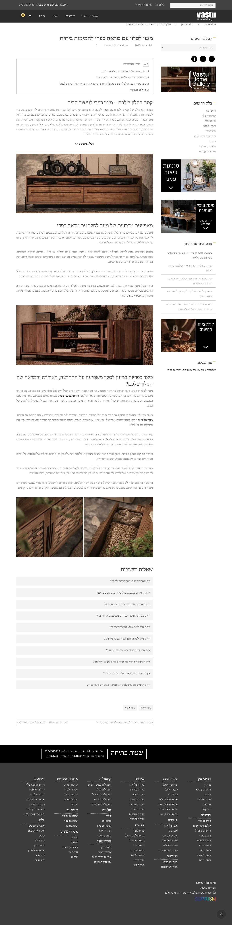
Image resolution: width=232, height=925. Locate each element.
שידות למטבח (137, 799)
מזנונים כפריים (170, 835)
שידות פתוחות (136, 804)
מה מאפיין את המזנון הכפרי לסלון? (130, 581)
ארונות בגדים (71, 794)
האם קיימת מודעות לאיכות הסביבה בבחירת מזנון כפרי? (118, 684)
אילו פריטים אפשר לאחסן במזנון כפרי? (127, 650)
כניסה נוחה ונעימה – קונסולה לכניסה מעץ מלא (43, 722)
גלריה (208, 794)
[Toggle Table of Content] (145, 64)
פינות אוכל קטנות (168, 814)
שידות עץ (40, 860)
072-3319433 (26, 4)
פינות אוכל (210, 120)
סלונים (106, 439)
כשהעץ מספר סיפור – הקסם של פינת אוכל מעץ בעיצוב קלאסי (189, 255)
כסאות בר (172, 794)
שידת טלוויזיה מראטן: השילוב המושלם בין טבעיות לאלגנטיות (190, 281)
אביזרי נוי (73, 852)
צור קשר (206, 809)
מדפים (74, 857)
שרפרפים (139, 860)
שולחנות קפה (71, 820)
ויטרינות (172, 856)
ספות (108, 815)
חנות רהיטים (204, 799)
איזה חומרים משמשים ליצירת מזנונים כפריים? (123, 592)
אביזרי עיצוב (134, 295)
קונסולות (105, 779)
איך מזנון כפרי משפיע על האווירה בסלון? (126, 673)
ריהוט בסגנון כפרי (69, 395)
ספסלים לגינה (37, 794)
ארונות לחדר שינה (101, 857)
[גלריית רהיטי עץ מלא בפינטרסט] (211, 58)
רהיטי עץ (211, 110)
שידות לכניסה (137, 819)
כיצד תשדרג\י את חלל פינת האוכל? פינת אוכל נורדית (123, 722)
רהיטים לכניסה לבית (205, 136)
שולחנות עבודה (70, 815)
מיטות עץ (106, 847)
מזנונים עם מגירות (168, 850)
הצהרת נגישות (208, 887)
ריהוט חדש (205, 860)
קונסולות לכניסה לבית (99, 784)
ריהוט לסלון (209, 126)
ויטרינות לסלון (174, 370)
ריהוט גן (39, 779)
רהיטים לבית (204, 820)
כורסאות (106, 820)
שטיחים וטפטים (102, 861)
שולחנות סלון (209, 115)
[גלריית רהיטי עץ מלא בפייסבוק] (193, 58)
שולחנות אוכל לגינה (34, 814)
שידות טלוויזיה (136, 784)
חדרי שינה (104, 841)
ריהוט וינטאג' (204, 855)
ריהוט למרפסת (37, 789)
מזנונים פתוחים (169, 840)
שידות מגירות (137, 789)
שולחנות (72, 810)
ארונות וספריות (67, 779)
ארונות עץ (39, 845)
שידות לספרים (136, 814)
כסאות (139, 825)
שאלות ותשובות (138, 89)
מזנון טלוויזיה (145, 420)
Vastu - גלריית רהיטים (116, 45)
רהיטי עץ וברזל (203, 830)
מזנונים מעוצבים (191, 370)
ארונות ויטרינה (70, 784)
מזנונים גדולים (170, 845)
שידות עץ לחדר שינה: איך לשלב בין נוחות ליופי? (190, 268)
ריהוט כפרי (205, 835)
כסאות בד (139, 845)
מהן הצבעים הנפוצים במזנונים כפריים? (127, 604)
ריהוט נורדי (205, 845)
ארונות (74, 804)
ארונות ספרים (71, 799)
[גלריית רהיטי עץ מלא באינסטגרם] (202, 58)
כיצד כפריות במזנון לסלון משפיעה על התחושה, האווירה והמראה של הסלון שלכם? (103, 83)
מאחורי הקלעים (207, 151)
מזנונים (172, 820)
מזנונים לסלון (104, 835)
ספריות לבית (71, 789)
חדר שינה (211, 131)
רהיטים (206, 815)
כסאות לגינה (137, 855)
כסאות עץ (139, 830)
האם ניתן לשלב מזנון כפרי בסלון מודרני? (127, 638)
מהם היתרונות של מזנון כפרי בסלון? (129, 627)
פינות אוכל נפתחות (167, 804)
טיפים (213, 141)
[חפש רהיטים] (174, 5)
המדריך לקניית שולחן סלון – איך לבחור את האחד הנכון (189, 294)
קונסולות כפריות (102, 799)
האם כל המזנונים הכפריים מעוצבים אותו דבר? (123, 615)
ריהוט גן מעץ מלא (35, 784)
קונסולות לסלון (103, 789)
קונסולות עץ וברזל (101, 794)
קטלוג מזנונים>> (84, 143)
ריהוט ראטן (205, 850)
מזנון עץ (173, 830)
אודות (208, 784)
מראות (74, 837)
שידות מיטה (104, 852)
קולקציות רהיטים (202, 825)
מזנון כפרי (130, 707)
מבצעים (207, 804)
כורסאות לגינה (37, 804)
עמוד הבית (210, 24)
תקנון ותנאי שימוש (206, 882)
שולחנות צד (72, 825)
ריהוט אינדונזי (203, 840)
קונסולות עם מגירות (101, 804)
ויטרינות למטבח (169, 866)
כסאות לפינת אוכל (134, 835)
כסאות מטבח (137, 850)
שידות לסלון (138, 809)
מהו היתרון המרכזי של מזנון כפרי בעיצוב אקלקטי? (121, 662)
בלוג (42, 820)
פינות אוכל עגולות (168, 799)
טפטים (74, 842)
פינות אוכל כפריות (168, 809)
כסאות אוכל (171, 789)
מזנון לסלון (186, 24)
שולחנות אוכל (208, 370)
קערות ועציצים (70, 847)
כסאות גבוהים (137, 840)
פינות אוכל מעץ (36, 850)
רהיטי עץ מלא (203, 789)
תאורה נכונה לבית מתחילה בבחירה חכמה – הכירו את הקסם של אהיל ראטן (189, 307)
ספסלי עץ (139, 865)
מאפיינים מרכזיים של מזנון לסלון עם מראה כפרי (121, 77)
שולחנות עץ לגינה (35, 809)
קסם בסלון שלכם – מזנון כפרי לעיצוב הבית (124, 71)
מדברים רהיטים (208, 146)
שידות (140, 779)
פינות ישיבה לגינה (35, 799)
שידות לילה (138, 794)
